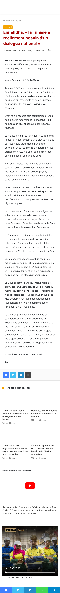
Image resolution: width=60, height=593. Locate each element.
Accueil (9, 20)
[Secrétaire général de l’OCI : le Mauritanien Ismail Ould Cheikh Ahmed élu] (44, 435)
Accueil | (18, 20)
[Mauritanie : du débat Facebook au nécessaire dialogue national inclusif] (15, 400)
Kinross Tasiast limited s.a (19, 577)
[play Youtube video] (30, 485)
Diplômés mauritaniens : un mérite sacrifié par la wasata (44, 413)
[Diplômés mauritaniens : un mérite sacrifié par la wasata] (44, 400)
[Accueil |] (30, 6)
